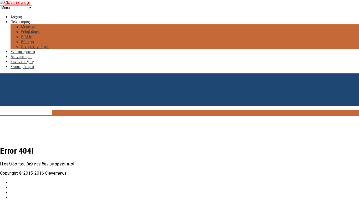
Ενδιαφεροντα (23, 51)
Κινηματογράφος (35, 46)
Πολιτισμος (20, 21)
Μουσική (28, 26)
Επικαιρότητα (22, 66)
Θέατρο (27, 41)
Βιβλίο (26, 36)
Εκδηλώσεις (31, 31)
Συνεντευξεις (22, 61)
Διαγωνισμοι (21, 56)
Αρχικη (16, 16)
